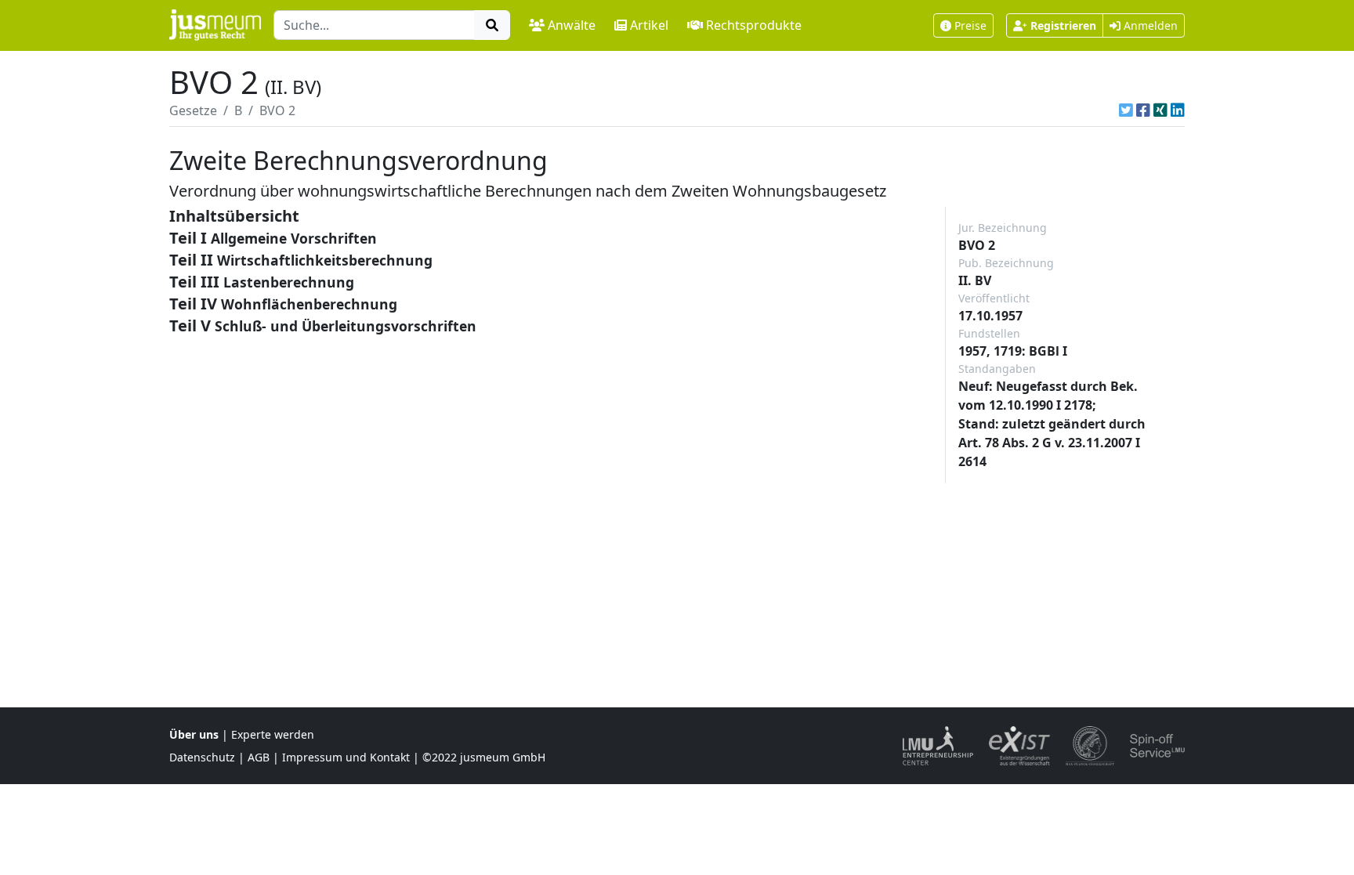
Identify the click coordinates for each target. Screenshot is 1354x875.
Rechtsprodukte (754, 25)
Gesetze (193, 110)
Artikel (649, 25)
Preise (970, 25)
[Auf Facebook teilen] (1143, 110)
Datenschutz (202, 757)
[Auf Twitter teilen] (1126, 110)
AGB (259, 757)
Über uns (194, 734)
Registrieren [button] (1063, 25)
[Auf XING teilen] (1160, 110)
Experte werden (272, 734)
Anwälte (572, 25)
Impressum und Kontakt (346, 757)
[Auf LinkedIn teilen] (1178, 110)
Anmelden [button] (1149, 25)
